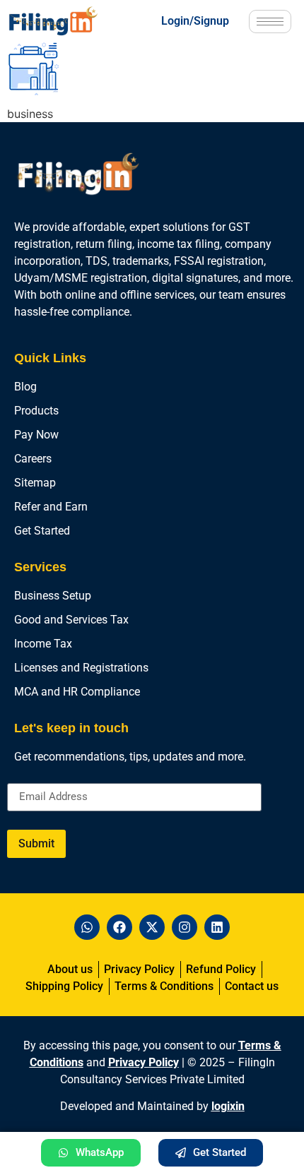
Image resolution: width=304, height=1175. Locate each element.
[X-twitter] (152, 927)
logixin (228, 1106)
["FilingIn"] (64, 21)
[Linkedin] (217, 927)
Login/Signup (195, 21)
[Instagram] (184, 927)
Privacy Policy (143, 1062)
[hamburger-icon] (270, 21)
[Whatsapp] (87, 927)
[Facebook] (119, 927)
